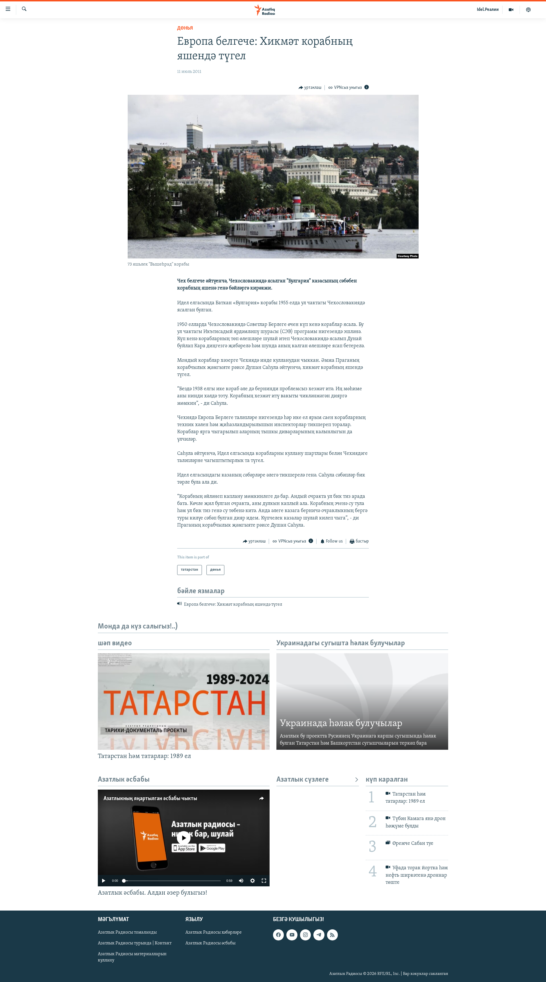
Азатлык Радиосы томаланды (127, 932)
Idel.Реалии (488, 9)
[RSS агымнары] (332, 935)
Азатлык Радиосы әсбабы (210, 943)
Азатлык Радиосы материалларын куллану (132, 957)
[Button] (310, 87)
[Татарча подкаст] (528, 10)
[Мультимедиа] (511, 10)
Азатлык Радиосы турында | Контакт (134, 943)
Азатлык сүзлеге (302, 780)
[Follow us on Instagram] (305, 935)
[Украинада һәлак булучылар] (362, 701)
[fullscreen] (264, 880)
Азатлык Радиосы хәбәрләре (213, 932)
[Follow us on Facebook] (278, 935)
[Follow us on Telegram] (318, 935)
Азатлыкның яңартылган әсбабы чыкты (150, 799)
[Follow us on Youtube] (291, 935)
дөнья (185, 28)
